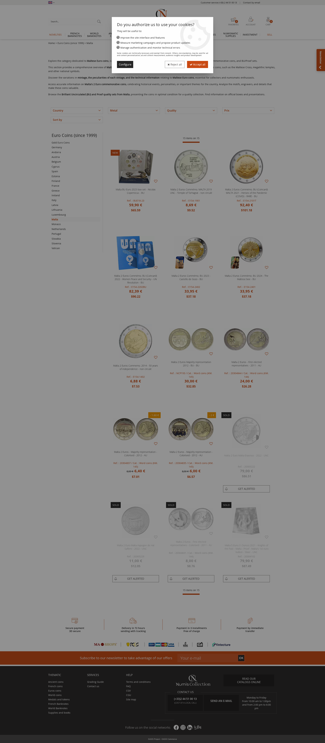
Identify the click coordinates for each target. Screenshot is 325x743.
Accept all (198, 64)
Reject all (176, 64)
